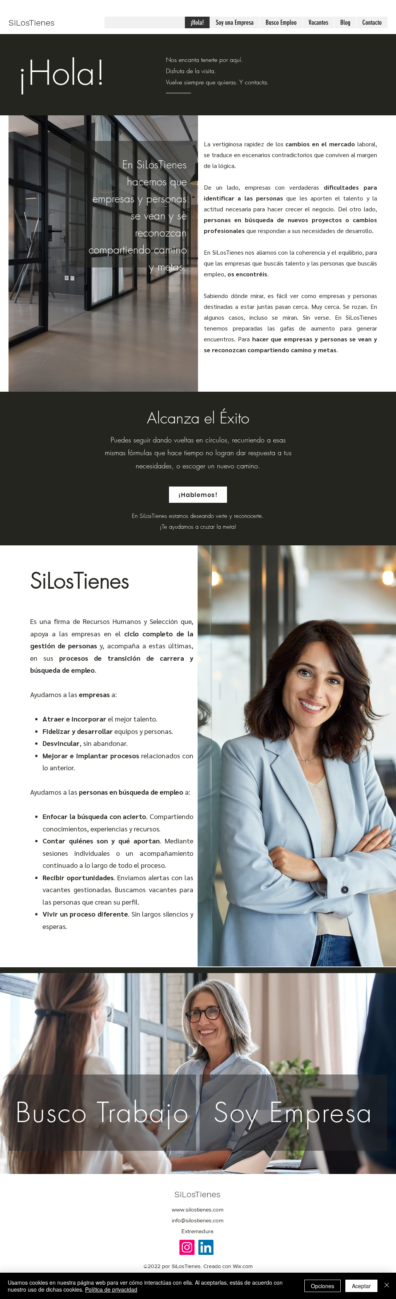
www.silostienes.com (198, 1209)
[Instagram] (187, 1247)
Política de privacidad (111, 1289)
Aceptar (361, 1286)
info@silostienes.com (198, 1220)
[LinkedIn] (205, 1247)
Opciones (322, 1286)
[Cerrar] (386, 1286)
